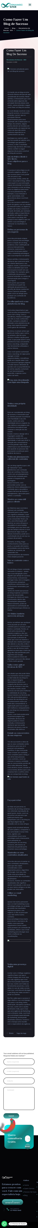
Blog (13, 28)
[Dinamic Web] (12, 5)
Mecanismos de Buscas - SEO (16, 60)
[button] (30, 4)
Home (6, 28)
